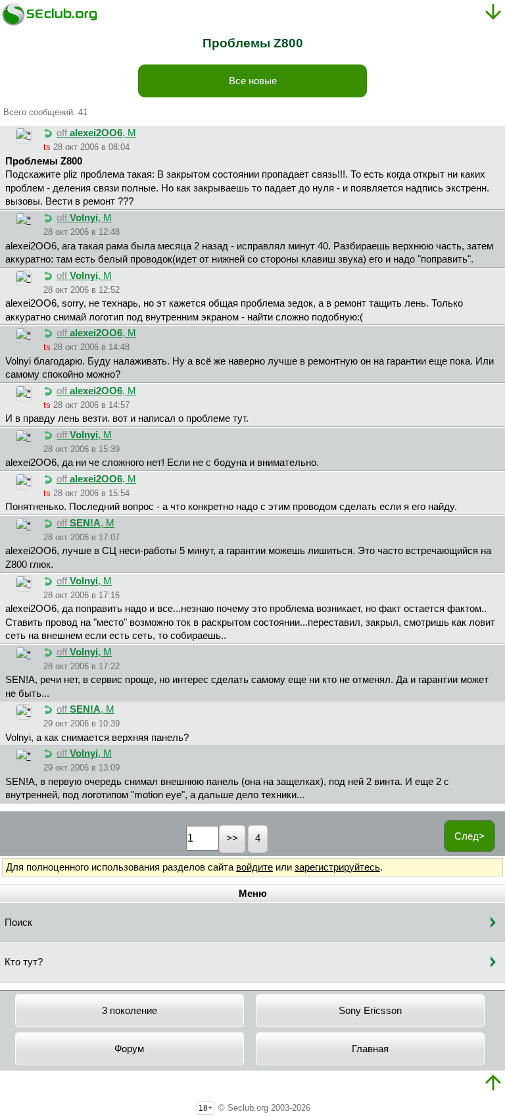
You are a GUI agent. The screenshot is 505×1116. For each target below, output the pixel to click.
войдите (254, 867)
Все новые (253, 81)
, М (96, 133)
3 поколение (129, 1010)
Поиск (18, 922)
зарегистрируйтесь (337, 867)
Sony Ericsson (370, 1010)
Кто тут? (24, 962)
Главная (370, 1049)
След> (469, 836)
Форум (129, 1049)
